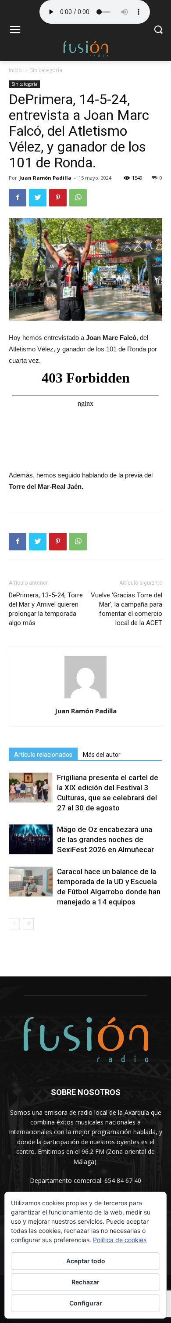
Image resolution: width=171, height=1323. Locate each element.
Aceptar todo (85, 1261)
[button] (158, 30)
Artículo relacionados (43, 754)
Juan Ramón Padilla (45, 177)
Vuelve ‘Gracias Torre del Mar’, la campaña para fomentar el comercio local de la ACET (126, 609)
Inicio (15, 70)
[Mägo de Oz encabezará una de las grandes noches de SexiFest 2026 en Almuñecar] (31, 839)
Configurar (85, 1303)
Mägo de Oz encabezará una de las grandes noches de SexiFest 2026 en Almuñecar (105, 839)
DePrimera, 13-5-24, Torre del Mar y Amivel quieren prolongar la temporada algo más (46, 609)
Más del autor (102, 754)
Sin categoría (46, 70)
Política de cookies (119, 1239)
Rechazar (85, 1282)
